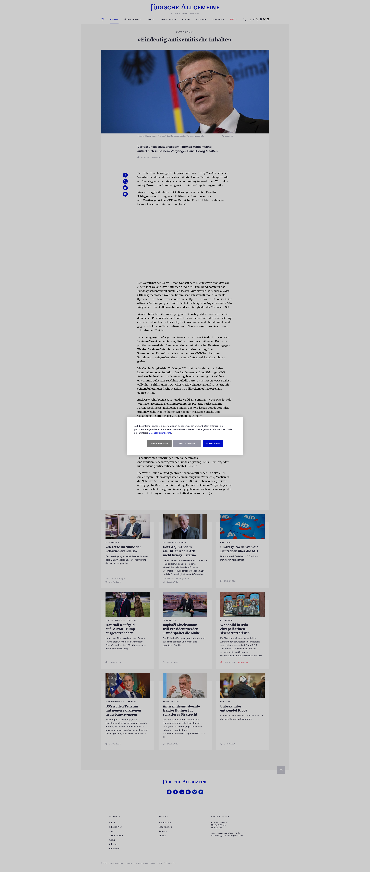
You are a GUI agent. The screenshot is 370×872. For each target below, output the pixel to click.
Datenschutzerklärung (160, 432)
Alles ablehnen (159, 443)
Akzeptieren (213, 443)
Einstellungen (187, 443)
